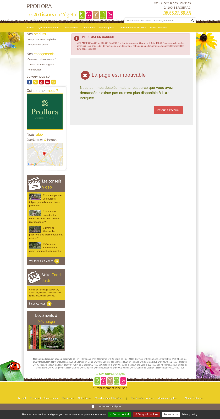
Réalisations (71, 27)
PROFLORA (39, 6)
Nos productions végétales (42, 39)
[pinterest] (48, 82)
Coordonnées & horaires (108, 398)
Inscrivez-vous (37, 303)
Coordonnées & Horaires (132, 27)
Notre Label (84, 398)
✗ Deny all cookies (146, 414)
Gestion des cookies (142, 398)
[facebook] (30, 82)
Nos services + (35, 69)
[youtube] (42, 82)
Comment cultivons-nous (44, 398)
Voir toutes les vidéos (41, 261)
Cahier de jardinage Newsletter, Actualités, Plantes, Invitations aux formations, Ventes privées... (45, 293)
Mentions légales (167, 398)
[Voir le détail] (35, 197)
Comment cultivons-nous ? (42, 59)
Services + (68, 398)
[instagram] (53, 82)
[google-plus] (36, 82)
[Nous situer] (45, 154)
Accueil (30, 27)
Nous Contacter (158, 27)
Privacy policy (189, 414)
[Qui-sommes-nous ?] (45, 111)
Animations (89, 27)
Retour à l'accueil (168, 110)
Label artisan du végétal (41, 64)
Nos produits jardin (38, 44)
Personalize (170, 414)
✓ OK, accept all (120, 414)
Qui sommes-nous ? (49, 27)
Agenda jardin (106, 27)
